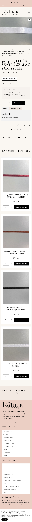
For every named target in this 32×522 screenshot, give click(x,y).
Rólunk (5, 465)
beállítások (19, 515)
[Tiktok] (20, 2)
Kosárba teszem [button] (21, 207)
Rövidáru (5, 449)
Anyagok (5, 434)
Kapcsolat (6, 468)
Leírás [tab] (5, 108)
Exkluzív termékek (8, 437)
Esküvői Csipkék (7, 431)
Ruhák (5, 455)
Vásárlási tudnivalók (8, 474)
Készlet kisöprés (7, 440)
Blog (4, 492)
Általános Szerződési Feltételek (11, 486)
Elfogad (4, 519)
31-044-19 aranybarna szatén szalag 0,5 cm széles (16, 252)
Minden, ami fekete (8, 443)
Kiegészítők (6, 452)
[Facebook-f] (11, 2)
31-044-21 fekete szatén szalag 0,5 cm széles (16, 309)
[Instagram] (14, 2)
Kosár (5, 483)
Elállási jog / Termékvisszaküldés (12, 480)
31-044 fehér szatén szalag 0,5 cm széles (16, 365)
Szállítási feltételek (8, 477)
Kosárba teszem (18, 103)
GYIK (4, 471)
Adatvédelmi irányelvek (9, 489)
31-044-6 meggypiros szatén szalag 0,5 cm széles (16, 196)
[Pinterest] (17, 2)
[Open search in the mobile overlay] (23, 5)
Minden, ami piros (8, 446)
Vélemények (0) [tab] (15, 108)
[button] (3, 5)
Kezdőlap (5, 50)
